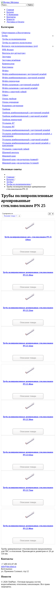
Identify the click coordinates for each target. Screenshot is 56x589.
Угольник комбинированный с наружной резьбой (25, 139)
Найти (30, 5)
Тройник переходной (12, 119)
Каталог (10, 12)
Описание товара (28, 251)
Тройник (6, 109)
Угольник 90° (8, 126)
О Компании (12, 14)
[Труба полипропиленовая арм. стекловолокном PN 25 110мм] (28, 232)
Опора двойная (9, 98)
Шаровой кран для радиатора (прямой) (20, 159)
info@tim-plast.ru (8, 566)
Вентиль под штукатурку (14, 53)
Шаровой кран (9, 156)
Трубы (5, 35)
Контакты (11, 17)
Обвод (5, 95)
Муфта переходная (10, 81)
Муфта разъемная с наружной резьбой (20, 88)
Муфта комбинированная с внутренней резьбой (24, 74)
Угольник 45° (8, 123)
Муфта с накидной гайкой (14, 91)
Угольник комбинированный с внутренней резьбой (26, 130)
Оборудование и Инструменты (16, 32)
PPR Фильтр (8, 49)
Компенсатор (8, 63)
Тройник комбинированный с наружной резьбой (25, 116)
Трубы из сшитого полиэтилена (17, 42)
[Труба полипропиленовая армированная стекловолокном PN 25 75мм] (28, 483)
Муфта (5, 70)
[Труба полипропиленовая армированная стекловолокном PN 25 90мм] (28, 521)
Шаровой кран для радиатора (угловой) (20, 163)
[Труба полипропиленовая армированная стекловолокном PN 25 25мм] (28, 303)
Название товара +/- (11, 216)
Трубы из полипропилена (14, 39)
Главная (10, 9)
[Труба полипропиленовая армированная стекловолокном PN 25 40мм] (28, 377)
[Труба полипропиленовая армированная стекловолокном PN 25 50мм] (28, 412)
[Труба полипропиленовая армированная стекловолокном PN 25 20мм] (28, 268)
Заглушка (6, 56)
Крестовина (7, 67)
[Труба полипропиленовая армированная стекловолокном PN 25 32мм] (28, 338)
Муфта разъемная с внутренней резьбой (20, 84)
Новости (11, 19)
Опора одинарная (10, 102)
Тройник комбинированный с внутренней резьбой (25, 112)
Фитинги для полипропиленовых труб (20, 46)
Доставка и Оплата (15, 22)
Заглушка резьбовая (11, 60)
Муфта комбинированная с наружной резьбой (23, 77)
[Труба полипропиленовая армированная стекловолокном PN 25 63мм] (28, 447)
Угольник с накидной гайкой (15, 149)
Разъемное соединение (12, 105)
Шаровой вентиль (10, 152)
